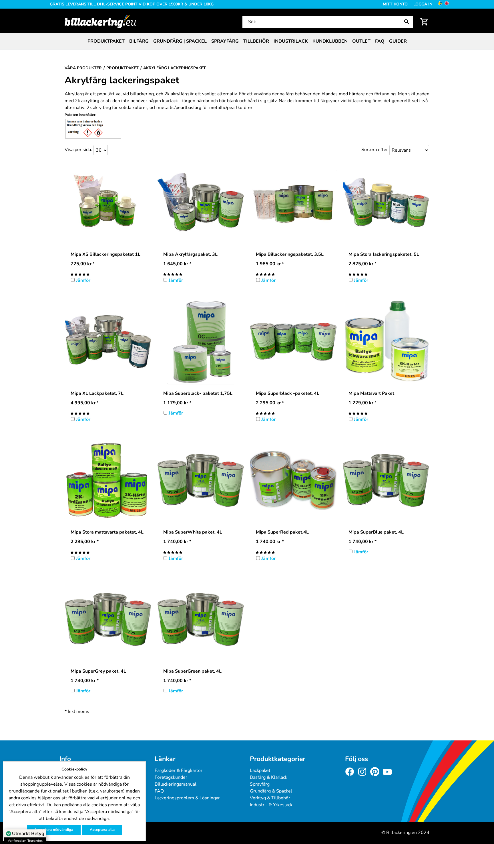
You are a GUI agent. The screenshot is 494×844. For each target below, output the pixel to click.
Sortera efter (374, 149)
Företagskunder (171, 777)
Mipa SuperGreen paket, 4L (192, 671)
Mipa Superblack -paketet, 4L (287, 393)
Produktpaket (106, 41)
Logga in (422, 4)
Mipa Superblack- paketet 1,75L (197, 393)
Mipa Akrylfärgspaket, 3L (190, 254)
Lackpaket (260, 770)
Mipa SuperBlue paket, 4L (376, 532)
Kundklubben (330, 41)
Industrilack (291, 41)
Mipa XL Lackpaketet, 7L (97, 393)
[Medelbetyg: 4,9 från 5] (265, 274)
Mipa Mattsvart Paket (371, 393)
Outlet (361, 41)
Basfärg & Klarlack (268, 777)
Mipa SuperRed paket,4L (282, 532)
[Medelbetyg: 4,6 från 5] (172, 274)
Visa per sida (78, 149)
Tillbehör (256, 41)
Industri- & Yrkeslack (271, 805)
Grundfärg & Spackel (271, 791)
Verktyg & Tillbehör (270, 798)
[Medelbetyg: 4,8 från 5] (357, 274)
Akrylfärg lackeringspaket (122, 80)
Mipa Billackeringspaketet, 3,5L (290, 254)
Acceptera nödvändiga (53, 829)
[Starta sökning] (408, 22)
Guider (398, 41)
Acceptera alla (102, 829)
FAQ (380, 41)
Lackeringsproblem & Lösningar (187, 798)
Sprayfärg (225, 41)
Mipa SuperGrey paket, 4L (98, 671)
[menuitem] (106, 41)
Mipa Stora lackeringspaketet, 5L (383, 254)
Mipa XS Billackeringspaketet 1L (105, 254)
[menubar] (247, 41)
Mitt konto (395, 4)
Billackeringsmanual (175, 784)
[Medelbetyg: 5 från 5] (80, 274)
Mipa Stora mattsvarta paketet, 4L (107, 532)
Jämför (83, 280)
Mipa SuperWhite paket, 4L (192, 532)
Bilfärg (139, 41)
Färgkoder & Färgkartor (178, 770)
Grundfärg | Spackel (180, 41)
